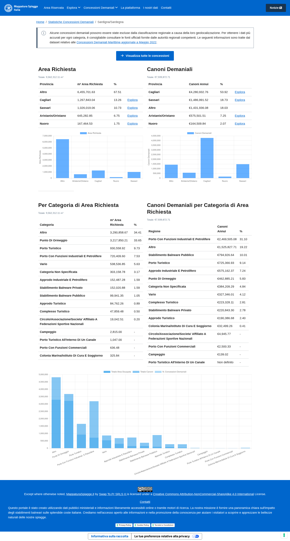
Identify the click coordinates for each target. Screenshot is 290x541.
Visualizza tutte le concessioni (147, 55)
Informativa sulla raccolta (109, 536)
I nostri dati (150, 7)
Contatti (166, 7)
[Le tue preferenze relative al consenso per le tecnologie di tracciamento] (284, 535)
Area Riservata (54, 7)
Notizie (274, 7)
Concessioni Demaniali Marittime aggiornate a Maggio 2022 (116, 42)
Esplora (72, 7)
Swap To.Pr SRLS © (113, 494)
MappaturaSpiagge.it (80, 494)
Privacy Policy (125, 525)
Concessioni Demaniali (99, 7)
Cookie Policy (143, 525)
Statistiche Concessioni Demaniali (71, 22)
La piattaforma (130, 7)
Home (40, 22)
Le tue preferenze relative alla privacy (162, 536)
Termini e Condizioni (164, 525)
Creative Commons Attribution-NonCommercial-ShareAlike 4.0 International (203, 494)
